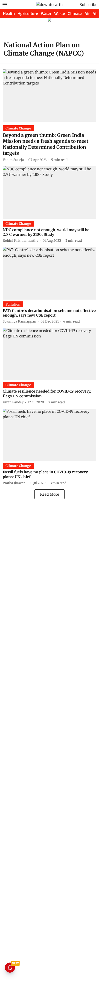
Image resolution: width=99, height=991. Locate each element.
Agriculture (28, 13)
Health (9, 13)
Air (87, 13)
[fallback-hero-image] (49, 95)
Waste (59, 13)
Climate (75, 13)
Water (46, 13)
